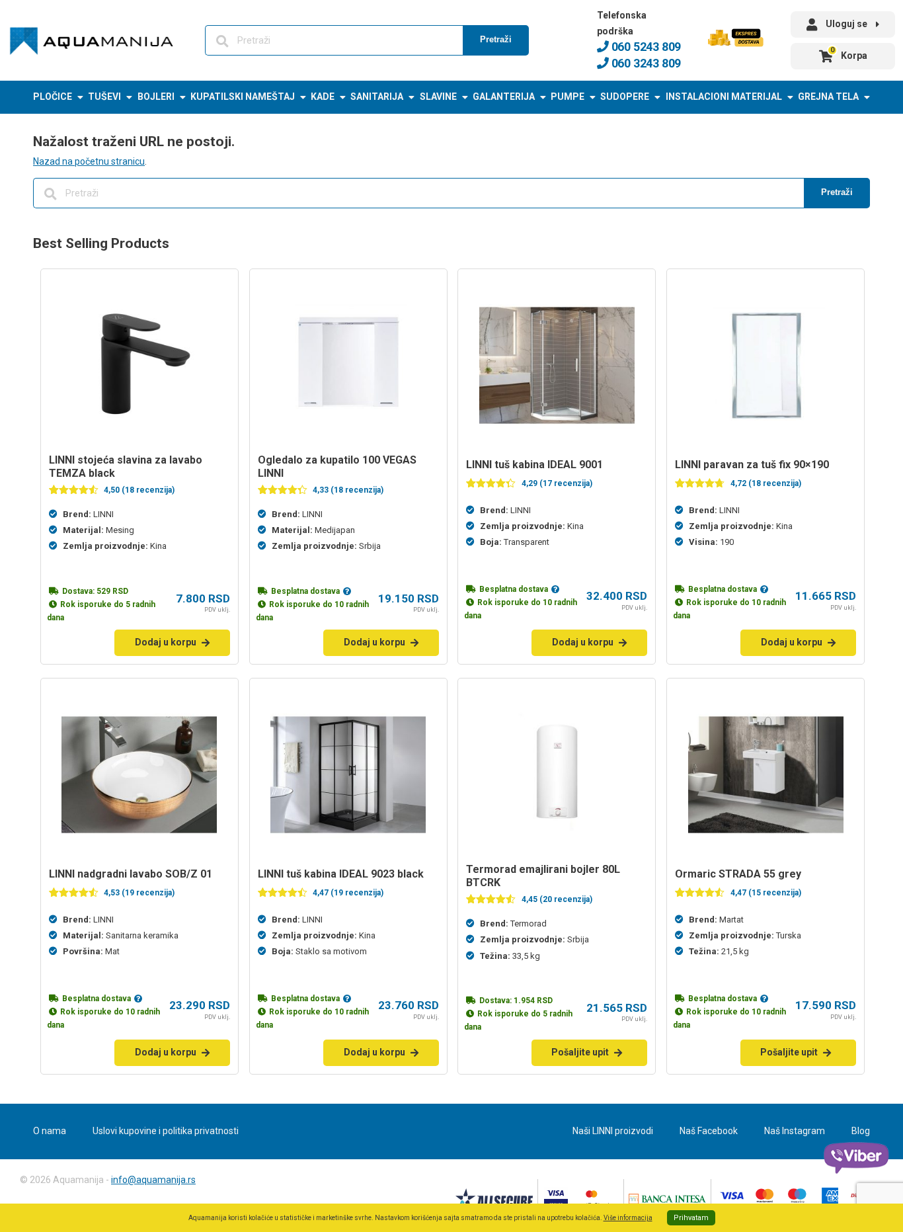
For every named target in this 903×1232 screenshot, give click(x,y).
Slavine (438, 96)
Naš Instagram (794, 1131)
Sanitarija (376, 96)
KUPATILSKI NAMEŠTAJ (242, 96)
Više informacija (628, 1217)
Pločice (52, 96)
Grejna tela (828, 96)
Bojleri (156, 96)
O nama (49, 1131)
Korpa (848, 53)
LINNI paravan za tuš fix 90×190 (752, 464)
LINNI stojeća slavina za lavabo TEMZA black (125, 466)
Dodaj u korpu (165, 642)
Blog (860, 1131)
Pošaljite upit (580, 1052)
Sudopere (624, 96)
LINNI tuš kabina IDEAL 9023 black (341, 874)
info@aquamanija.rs (153, 1179)
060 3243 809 (645, 63)
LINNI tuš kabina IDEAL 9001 (534, 464)
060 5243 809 (645, 47)
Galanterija (504, 96)
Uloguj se (846, 24)
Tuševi (104, 96)
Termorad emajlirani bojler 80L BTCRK (543, 876)
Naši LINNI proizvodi (612, 1131)
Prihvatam (691, 1217)
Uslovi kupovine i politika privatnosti (166, 1131)
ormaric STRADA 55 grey (738, 874)
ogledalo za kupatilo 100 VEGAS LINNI (337, 466)
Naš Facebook (709, 1131)
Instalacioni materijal (724, 96)
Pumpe (567, 96)
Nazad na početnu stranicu (89, 161)
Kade (322, 96)
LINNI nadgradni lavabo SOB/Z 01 (130, 874)
